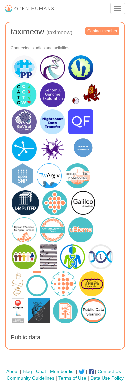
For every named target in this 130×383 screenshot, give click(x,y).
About (12, 371)
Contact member (102, 31)
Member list (62, 371)
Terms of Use (72, 378)
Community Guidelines (30, 378)
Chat (41, 371)
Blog (27, 371)
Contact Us (109, 371)
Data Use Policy (107, 378)
